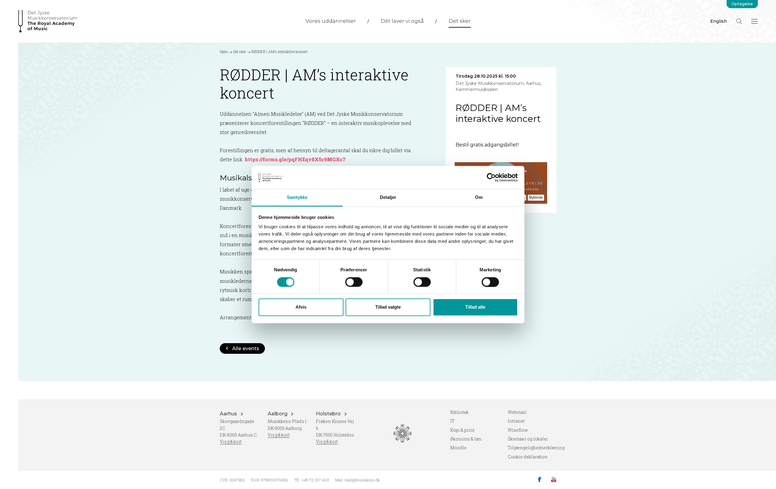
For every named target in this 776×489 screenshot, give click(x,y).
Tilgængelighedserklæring (536, 447)
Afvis (301, 307)
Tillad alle (475, 307)
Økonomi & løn (466, 439)
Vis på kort (231, 441)
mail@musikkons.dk (362, 480)
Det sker (460, 21)
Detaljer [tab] (388, 197)
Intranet (516, 421)
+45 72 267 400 (315, 480)
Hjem (224, 51)
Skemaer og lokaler (528, 439)
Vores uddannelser (331, 21)
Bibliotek (459, 412)
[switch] (354, 282)
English (718, 21)
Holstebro (329, 414)
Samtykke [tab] (297, 197)
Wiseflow (518, 430)
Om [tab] (479, 197)
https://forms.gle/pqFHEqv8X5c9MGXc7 (295, 159)
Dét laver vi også (402, 21)
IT (452, 421)
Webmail (517, 412)
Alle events (245, 348)
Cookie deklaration (528, 457)
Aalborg (278, 414)
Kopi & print (462, 430)
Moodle (458, 447)
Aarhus (229, 414)
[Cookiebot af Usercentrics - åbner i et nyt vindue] (491, 177)
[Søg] (739, 21)
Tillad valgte (388, 307)
